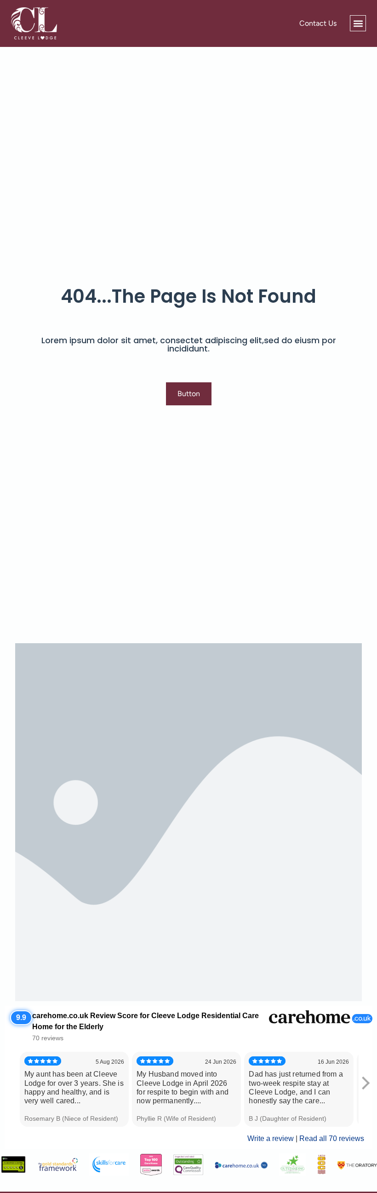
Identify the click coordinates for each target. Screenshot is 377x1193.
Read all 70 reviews (331, 1138)
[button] (358, 23)
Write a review (270, 1138)
